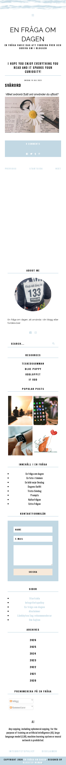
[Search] (53, 343)
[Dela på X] (31, 153)
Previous (11, 168)
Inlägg (15, 701)
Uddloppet (33, 374)
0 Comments (33, 143)
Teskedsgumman (33, 363)
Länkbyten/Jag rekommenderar (34, 615)
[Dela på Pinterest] (39, 153)
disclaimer (34, 611)
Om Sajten (34, 620)
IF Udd (33, 379)
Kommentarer (19, 707)
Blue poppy (33, 369)
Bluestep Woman (32, 762)
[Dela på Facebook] (27, 153)
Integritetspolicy (34, 602)
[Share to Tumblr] (35, 153)
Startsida (36, 168)
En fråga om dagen (34, 607)
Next (58, 168)
